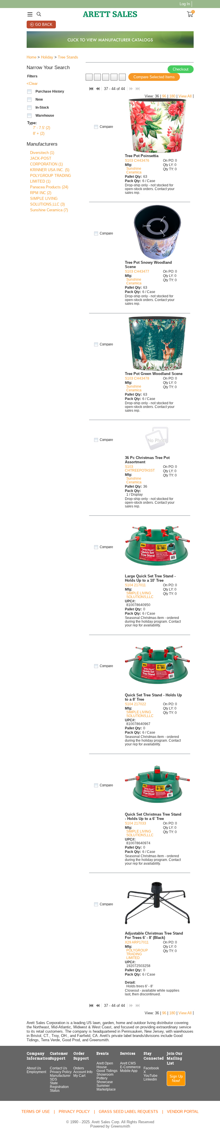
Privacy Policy (61, 1072)
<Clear (32, 83)
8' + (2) (38, 133)
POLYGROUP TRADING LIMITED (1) (50, 178)
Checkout (180, 69)
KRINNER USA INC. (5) (49, 170)
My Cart (79, 1075)
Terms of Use (35, 1111)
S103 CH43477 (137, 271)
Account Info (83, 1072)
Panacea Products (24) (49, 187)
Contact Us (58, 1068)
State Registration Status (59, 1086)
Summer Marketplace (106, 1087)
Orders (78, 1068)
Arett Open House (105, 1065)
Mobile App (129, 1070)
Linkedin (150, 1079)
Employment (36, 1072)
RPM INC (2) (40, 193)
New (39, 99)
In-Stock (42, 108)
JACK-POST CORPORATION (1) (46, 161)
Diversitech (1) (42, 153)
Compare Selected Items (154, 77)
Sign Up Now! (176, 1078)
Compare (106, 127)
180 (172, 96)
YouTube (151, 1075)
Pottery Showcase (105, 1080)
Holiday (47, 57)
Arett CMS (128, 1063)
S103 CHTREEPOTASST (140, 468)
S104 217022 (135, 704)
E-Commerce (130, 1067)
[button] (55, 68)
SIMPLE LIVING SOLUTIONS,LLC (140, 595)
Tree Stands (68, 57)
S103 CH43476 (137, 160)
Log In (185, 4)
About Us (34, 1068)
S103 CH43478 (137, 378)
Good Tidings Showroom (107, 1072)
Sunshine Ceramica (134, 170)
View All (185, 96)
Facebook (151, 1068)
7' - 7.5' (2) (41, 128)
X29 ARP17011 (137, 942)
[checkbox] (29, 91)
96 (164, 96)
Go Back (43, 24)
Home (31, 57)
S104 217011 (135, 585)
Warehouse (45, 116)
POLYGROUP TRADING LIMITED (137, 954)
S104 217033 (135, 823)
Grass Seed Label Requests (128, 1111)
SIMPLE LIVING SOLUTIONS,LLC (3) (47, 201)
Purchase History (50, 91)
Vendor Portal (183, 1111)
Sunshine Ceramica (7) (49, 210)
